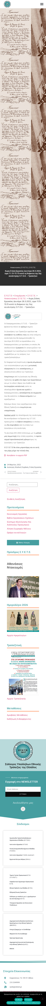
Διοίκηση (10, 467)
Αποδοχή (19, 999)
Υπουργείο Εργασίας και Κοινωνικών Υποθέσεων (21, 904)
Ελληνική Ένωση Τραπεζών (18, 892)
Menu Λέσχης (24, 542)
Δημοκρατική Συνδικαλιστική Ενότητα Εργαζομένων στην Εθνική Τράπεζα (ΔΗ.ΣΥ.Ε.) (21, 923)
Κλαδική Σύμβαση (21, 467)
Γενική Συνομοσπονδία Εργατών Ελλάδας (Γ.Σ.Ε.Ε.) (22, 850)
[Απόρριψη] (42, 999)
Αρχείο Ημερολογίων (16, 635)
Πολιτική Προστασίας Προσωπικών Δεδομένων (23, 1003)
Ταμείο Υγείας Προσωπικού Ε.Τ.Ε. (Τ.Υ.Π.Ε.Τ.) (20, 876)
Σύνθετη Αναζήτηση (16, 499)
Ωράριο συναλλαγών (16, 532)
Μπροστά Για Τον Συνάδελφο (18, 934)
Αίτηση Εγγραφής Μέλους (19, 529)
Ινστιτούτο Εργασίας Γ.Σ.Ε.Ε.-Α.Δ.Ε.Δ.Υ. (22, 855)
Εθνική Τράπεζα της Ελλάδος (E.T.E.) (21, 888)
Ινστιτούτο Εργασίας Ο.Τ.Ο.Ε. (19, 844)
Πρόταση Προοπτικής (16, 938)
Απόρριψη (28, 999)
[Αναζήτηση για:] (22, 484)
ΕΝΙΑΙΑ (12, 948)
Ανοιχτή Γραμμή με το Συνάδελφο (20, 929)
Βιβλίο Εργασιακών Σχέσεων (20, 518)
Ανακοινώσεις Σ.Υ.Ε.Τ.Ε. (19, 267)
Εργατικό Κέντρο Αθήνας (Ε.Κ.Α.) (20, 859)
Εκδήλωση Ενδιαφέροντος (19, 719)
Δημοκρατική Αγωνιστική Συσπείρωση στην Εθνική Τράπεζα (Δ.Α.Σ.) (22, 943)
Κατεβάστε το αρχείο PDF (16, 455)
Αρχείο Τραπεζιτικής (16, 699)
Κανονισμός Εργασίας (17, 514)
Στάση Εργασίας (35, 467)
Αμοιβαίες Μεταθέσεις (17, 715)
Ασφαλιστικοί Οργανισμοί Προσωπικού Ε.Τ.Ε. (22, 883)
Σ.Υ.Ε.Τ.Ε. (32, 267)
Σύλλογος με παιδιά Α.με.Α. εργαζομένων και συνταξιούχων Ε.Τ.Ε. (23, 897)
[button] (41, 4)
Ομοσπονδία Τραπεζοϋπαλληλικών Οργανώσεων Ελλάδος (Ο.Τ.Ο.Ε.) (20, 839)
